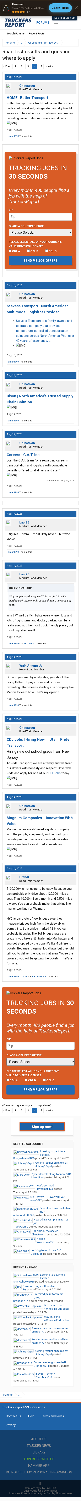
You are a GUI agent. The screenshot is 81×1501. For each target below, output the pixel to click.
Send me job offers (40, 260)
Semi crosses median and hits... (51, 1339)
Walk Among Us (30, 666)
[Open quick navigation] (72, 42)
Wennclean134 (45, 1242)
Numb (23, 976)
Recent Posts (36, 33)
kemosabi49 (39, 976)
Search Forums (15, 33)
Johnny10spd (43, 1166)
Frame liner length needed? (50, 1362)
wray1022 (36, 1200)
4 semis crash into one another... (51, 1328)
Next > (49, 66)
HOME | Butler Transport (27, 97)
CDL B (34, 251)
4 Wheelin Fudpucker (56, 1308)
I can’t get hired (45, 1185)
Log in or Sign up (64, 17)
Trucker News (39, 1446)
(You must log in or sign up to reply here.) (26, 1105)
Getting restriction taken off (51, 1162)
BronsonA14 (20, 1300)
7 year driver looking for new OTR (51, 1174)
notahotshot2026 (23, 1215)
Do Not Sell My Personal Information (39, 1472)
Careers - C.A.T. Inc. (23, 455)
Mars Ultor (37, 1177)
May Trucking (52, 1316)
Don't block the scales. (45, 1231)
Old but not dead (54, 1305)
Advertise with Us (38, 1459)
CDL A (15, 251)
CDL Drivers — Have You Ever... (48, 1196)
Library (38, 1452)
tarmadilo (29, 643)
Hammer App (39, 1466)
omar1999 (13, 136)
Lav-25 (24, 522)
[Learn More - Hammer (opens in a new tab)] (40, 8)
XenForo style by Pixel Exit (40, 1488)
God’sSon (37, 1253)
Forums (42, 22)
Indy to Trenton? (45, 1373)
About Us (39, 1439)
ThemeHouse (64, 1493)
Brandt (24, 877)
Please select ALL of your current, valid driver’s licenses (35, 244)
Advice (41, 1238)
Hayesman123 (44, 1188)
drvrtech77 (38, 1331)
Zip (11, 210)
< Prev (6, 66)
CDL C (52, 251)
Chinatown (27, 86)
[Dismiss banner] (76, 7)
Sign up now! (42, 1127)
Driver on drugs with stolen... (39, 1286)
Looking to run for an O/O (46, 1250)
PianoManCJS (44, 1377)
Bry (24, 1289)
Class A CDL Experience (26, 226)
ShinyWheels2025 (23, 1158)
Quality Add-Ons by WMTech (40, 1490)
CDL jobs (54, 773)
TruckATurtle (20, 1226)
